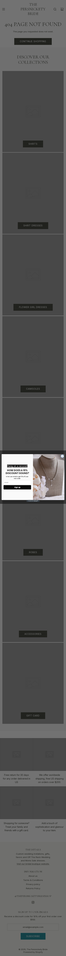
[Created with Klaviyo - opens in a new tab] (33, 501)
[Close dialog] (62, 456)
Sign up (17, 487)
